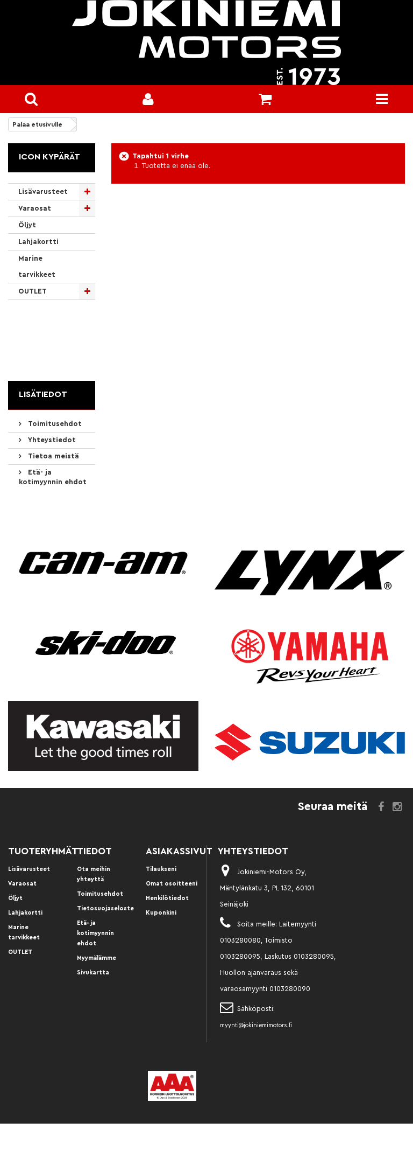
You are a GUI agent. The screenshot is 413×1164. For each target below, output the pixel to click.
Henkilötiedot (167, 898)
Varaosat (34, 208)
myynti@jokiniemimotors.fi (256, 1025)
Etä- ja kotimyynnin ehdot (95, 933)
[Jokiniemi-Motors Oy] (206, 42)
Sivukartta (93, 972)
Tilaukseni (161, 869)
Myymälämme (96, 958)
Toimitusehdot (54, 423)
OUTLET (32, 291)
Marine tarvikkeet (36, 266)
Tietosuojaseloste (105, 908)
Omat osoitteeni (171, 884)
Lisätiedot (43, 394)
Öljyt (27, 224)
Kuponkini (161, 913)
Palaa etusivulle (37, 124)
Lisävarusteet (43, 191)
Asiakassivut (179, 851)
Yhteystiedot (51, 439)
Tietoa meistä (52, 455)
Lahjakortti (38, 241)
